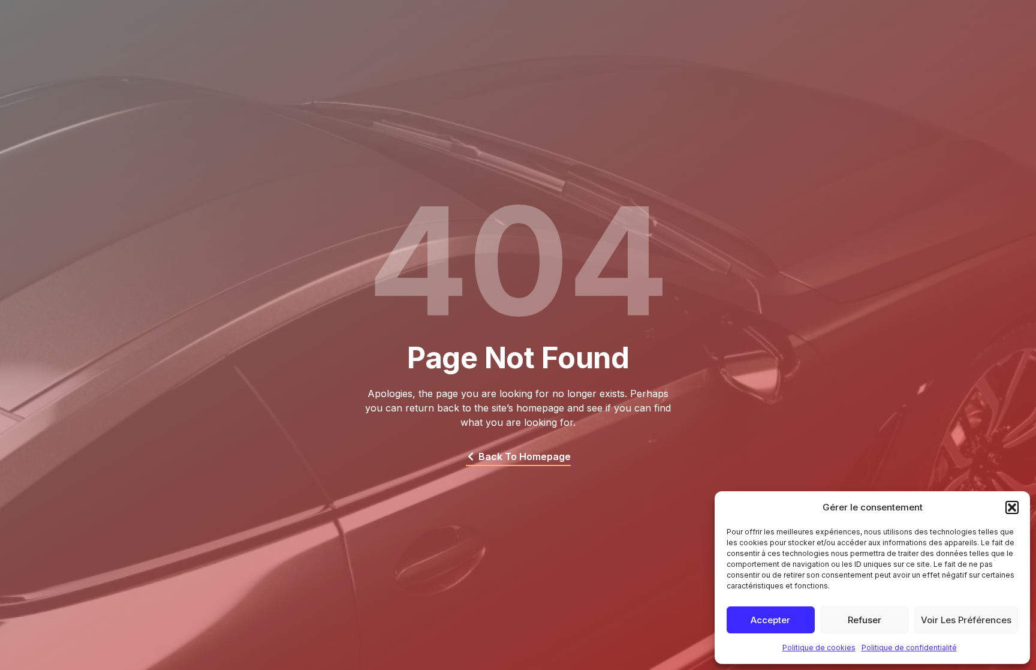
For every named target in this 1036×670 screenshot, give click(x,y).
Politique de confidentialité (909, 647)
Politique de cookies (819, 647)
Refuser (864, 620)
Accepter (770, 620)
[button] (1012, 507)
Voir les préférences (966, 620)
